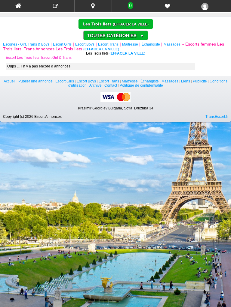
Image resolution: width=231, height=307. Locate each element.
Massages (172, 44)
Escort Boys (84, 44)
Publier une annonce (35, 81)
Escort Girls (62, 44)
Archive (95, 85)
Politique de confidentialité (141, 85)
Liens (185, 81)
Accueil (10, 81)
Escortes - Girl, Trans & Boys (26, 44)
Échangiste (151, 44)
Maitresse (130, 44)
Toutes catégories (115, 35)
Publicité (200, 81)
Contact (110, 85)
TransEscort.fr (216, 117)
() (131, 24)
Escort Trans (108, 44)
